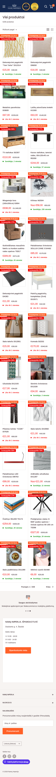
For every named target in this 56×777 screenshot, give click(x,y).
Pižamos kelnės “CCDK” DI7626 (13, 430)
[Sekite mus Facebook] (4, 756)
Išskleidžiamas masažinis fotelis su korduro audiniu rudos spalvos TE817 (14, 248)
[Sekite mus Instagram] (9, 756)
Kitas (48, 587)
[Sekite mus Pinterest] (14, 756)
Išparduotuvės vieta (18, 650)
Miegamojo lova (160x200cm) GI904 (11, 201)
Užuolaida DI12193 (11, 384)
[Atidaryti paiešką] (45, 6)
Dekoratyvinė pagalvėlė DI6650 (41, 63)
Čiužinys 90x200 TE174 (13, 519)
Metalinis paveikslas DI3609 (11, 108)
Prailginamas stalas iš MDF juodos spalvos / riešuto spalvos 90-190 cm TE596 (42, 523)
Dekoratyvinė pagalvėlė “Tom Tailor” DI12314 (13, 63)
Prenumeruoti (13, 731)
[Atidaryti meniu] (4, 7)
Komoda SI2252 (37, 341)
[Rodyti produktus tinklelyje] (48, 29)
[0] (51, 6)
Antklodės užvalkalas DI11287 (40, 475)
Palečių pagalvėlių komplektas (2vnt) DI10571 (38, 296)
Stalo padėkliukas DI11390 (14, 570)
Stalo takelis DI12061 (12, 341)
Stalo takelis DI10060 (40, 429)
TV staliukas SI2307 (11, 152)
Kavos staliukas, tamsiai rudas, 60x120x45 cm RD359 (41, 155)
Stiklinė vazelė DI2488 (40, 570)
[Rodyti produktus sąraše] (52, 29)
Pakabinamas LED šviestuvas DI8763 (10, 475)
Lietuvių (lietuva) (10, 744)
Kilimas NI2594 (37, 200)
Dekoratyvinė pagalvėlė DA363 (13, 294)
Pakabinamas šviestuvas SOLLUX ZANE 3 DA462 (41, 246)
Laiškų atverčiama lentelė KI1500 (42, 108)
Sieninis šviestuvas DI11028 (39, 385)
